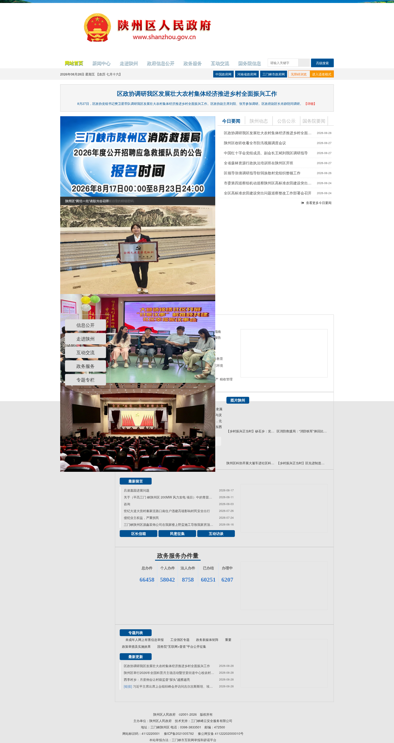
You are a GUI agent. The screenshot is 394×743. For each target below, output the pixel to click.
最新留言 (135, 481)
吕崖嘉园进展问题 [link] (136, 490)
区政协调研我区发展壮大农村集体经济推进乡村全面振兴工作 (197, 93)
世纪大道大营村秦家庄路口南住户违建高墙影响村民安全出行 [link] (167, 510)
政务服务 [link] (192, 62)
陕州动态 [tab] (259, 120)
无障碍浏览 (299, 74)
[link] (137, 160)
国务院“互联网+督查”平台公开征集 (181, 646)
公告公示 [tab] (286, 120)
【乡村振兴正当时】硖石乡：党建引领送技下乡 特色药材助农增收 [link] (251, 431)
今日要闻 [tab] (231, 120)
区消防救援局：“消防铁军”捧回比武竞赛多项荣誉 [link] (302, 431)
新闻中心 (101, 62)
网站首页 (74, 62)
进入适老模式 (321, 74)
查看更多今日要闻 (319, 202)
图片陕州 (238, 400)
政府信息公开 (160, 62)
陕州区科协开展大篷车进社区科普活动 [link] (251, 463)
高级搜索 (322, 63)
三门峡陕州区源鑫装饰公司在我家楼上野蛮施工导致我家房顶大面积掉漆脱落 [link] (169, 524)
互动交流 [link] (85, 352)
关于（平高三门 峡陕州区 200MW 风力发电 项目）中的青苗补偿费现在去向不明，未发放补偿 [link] (169, 497)
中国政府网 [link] (223, 74)
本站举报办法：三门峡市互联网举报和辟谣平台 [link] (182, 740)
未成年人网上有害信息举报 (144, 639)
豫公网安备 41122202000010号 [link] (221, 733)
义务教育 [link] (216, 358)
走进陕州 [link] (85, 338)
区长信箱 (138, 533)
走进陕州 (128, 62)
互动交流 (220, 62)
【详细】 (310, 103)
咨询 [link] (127, 504)
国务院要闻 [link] (314, 120)
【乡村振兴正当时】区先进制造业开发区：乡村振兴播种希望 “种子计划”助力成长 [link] (302, 463)
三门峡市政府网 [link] (273, 74)
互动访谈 (216, 533)
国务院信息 (249, 62)
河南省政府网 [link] (247, 74)
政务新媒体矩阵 (207, 639)
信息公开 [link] (85, 325)
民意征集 (177, 533)
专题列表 (135, 632)
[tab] (314, 120)
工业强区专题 (179, 639)
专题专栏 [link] (85, 379)
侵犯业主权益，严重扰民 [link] (141, 517)
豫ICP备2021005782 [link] (179, 733)
